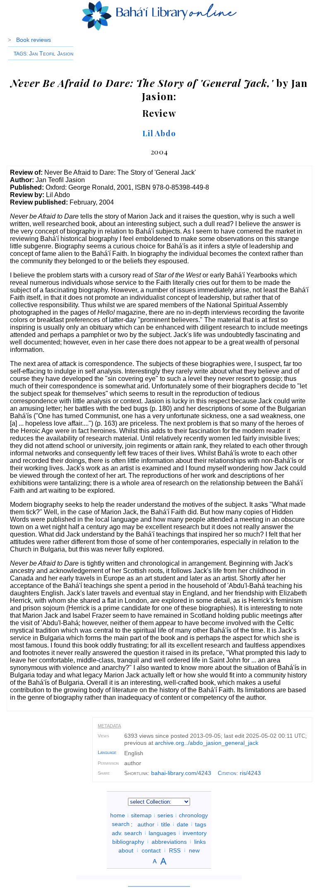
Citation (227, 773)
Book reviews (33, 39)
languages (162, 832)
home (117, 815)
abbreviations (169, 841)
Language (107, 752)
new (194, 850)
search (121, 824)
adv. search (127, 832)
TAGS (20, 53)
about (125, 850)
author (145, 824)
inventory (195, 832)
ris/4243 (250, 773)
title (165, 824)
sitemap (141, 815)
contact (151, 850)
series (165, 815)
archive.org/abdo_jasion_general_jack (206, 742)
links (200, 841)
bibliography (128, 841)
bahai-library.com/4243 (181, 773)
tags (200, 824)
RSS (175, 850)
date (182, 824)
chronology (193, 815)
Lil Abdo (159, 133)
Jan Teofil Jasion (51, 53)
